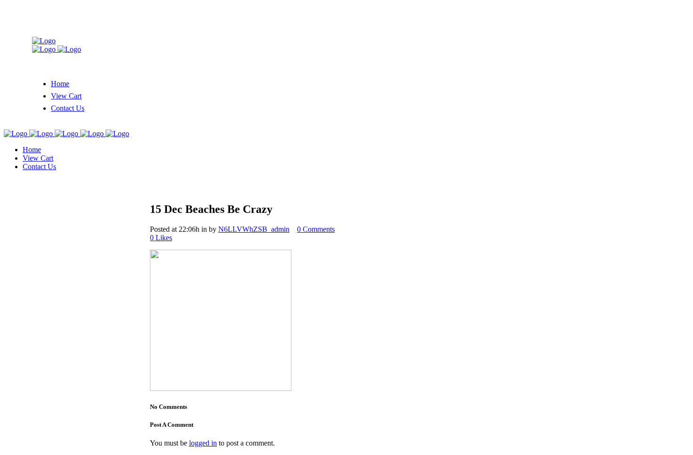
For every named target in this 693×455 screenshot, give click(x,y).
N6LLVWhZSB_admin (253, 229)
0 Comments (316, 229)
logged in (203, 443)
